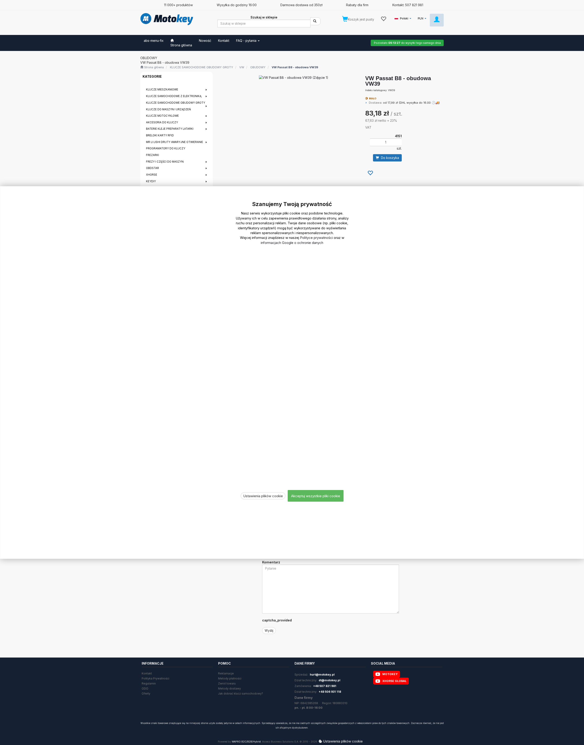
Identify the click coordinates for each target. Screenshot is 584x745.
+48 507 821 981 (324, 686)
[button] (403, 17)
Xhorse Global (394, 681)
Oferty (146, 693)
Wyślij (269, 630)
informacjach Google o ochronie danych (292, 242)
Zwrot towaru (227, 683)
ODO (145, 688)
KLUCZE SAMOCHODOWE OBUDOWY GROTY (201, 67)
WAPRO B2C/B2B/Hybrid (246, 741)
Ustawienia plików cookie (263, 496)
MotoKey (390, 674)
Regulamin (149, 683)
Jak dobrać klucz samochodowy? (240, 693)
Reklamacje (226, 673)
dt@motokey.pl (329, 680)
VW (241, 67)
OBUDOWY (258, 67)
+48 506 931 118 (330, 691)
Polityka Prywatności (155, 678)
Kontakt (147, 673)
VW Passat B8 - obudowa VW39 (295, 67)
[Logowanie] (437, 20)
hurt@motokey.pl (322, 674)
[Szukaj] (315, 21)
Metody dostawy (229, 688)
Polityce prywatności (316, 237)
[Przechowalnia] (383, 18)
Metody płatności (229, 678)
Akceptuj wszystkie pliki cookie (315, 496)
